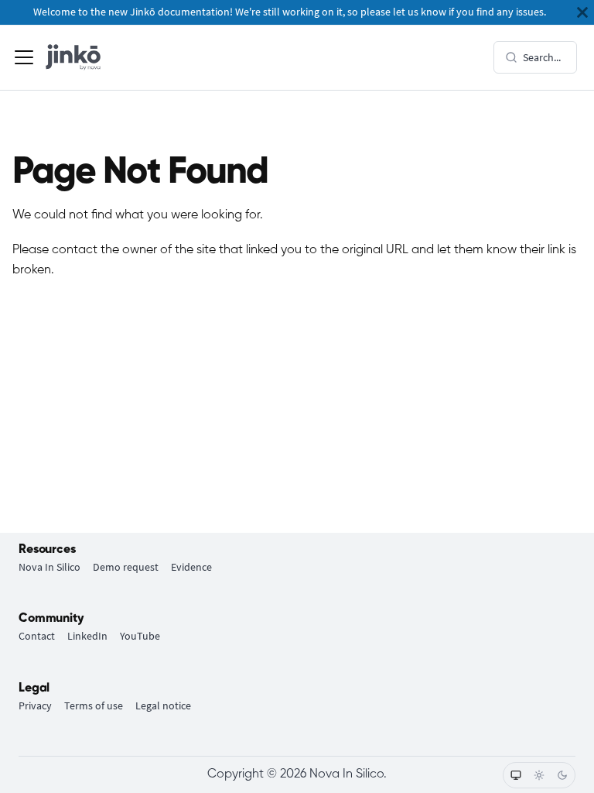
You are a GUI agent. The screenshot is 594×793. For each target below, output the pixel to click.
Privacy (35, 705)
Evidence (191, 567)
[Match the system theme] (516, 775)
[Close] (582, 12)
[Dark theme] (562, 775)
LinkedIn (87, 636)
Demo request (126, 567)
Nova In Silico (49, 567)
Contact (37, 636)
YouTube (140, 636)
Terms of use (93, 705)
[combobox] (535, 57)
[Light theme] (539, 775)
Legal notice (163, 705)
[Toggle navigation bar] (24, 57)
